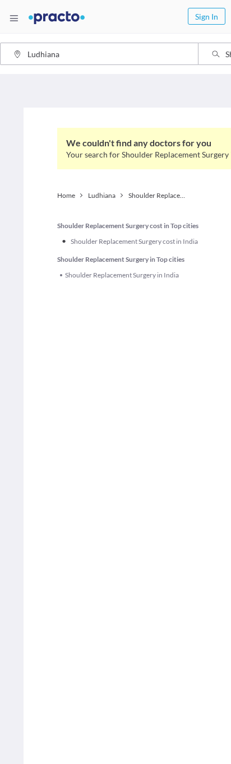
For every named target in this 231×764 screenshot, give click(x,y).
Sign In (206, 16)
